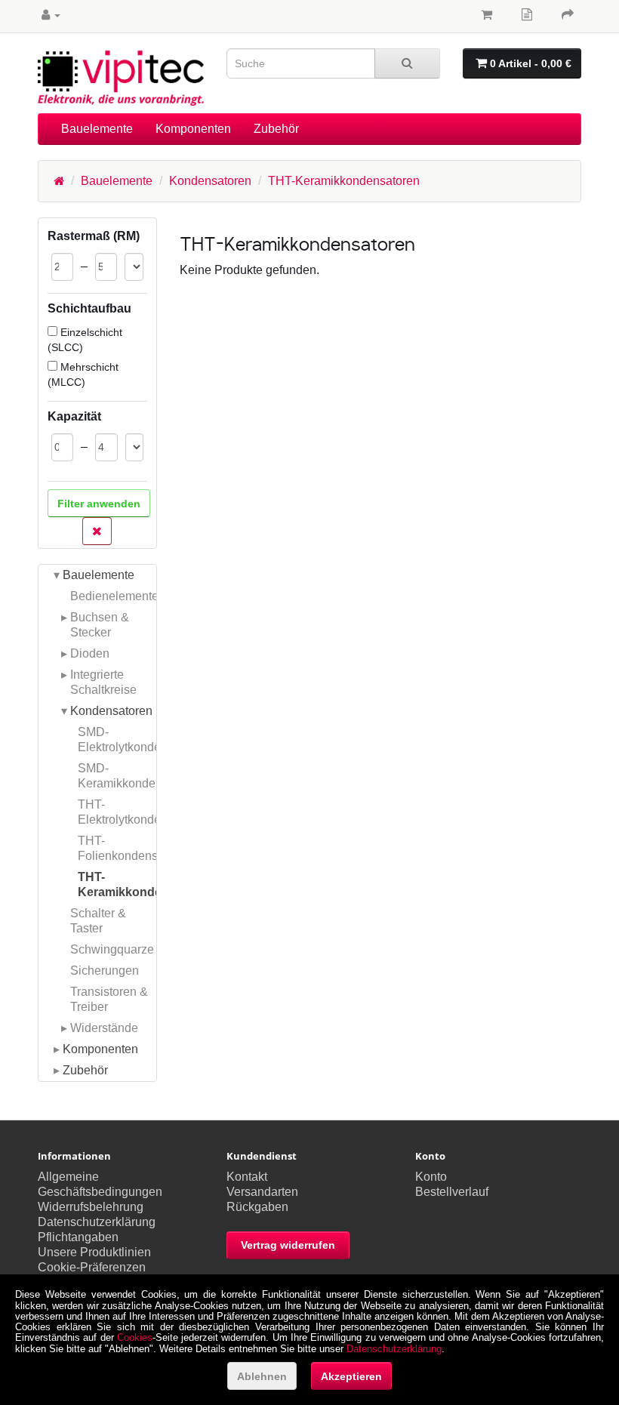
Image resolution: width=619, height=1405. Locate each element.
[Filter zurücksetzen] (97, 531)
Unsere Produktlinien (94, 1252)
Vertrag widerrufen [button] (288, 1245)
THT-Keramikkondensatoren (344, 180)
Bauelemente (97, 128)
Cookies (134, 1337)
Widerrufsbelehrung (90, 1206)
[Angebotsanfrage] (527, 14)
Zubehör (276, 128)
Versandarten (262, 1191)
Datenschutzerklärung (97, 1222)
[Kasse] (568, 14)
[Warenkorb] (486, 14)
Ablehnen (262, 1376)
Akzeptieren (351, 1376)
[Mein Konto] (51, 14)
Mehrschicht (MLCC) (83, 374)
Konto (431, 1176)
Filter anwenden (98, 504)
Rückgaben (257, 1206)
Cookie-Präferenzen (92, 1267)
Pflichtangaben (78, 1237)
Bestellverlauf (451, 1191)
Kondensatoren (210, 180)
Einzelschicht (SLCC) (85, 339)
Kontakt (246, 1176)
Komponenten (193, 128)
